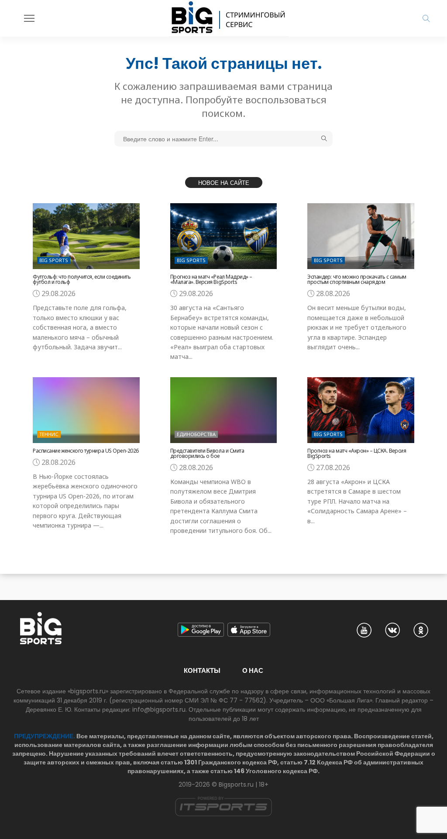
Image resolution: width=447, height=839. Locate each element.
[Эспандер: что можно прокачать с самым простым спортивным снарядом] (360, 236)
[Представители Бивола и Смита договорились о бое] (223, 410)
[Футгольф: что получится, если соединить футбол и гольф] (86, 236)
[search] (426, 18)
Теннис (48, 434)
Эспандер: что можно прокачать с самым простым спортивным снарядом (356, 279)
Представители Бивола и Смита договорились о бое (207, 453)
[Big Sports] (228, 18)
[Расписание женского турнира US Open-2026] (86, 410)
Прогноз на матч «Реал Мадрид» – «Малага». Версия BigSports (211, 279)
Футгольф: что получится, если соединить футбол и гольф (82, 279)
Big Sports (53, 260)
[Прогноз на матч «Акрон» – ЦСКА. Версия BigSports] (360, 410)
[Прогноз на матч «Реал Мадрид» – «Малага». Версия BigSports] (223, 236)
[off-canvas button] (29, 18)
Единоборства (196, 434)
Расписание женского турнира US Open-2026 (86, 450)
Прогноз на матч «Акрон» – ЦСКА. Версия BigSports (356, 453)
